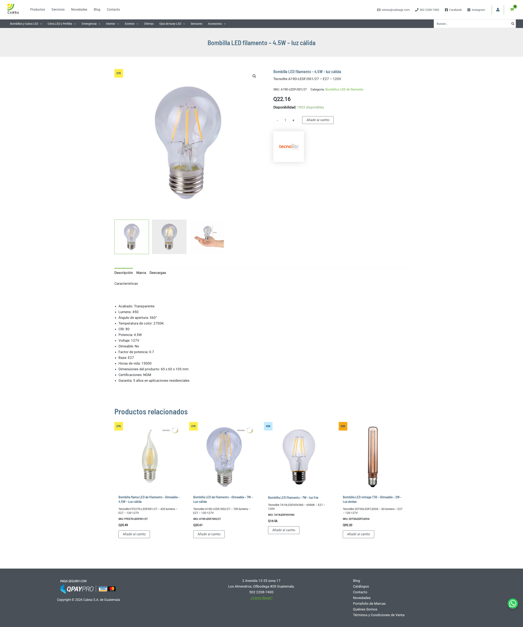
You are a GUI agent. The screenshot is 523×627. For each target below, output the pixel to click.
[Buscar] (513, 24)
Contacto (360, 592)
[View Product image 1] (131, 237)
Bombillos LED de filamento (344, 89)
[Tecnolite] (288, 146)
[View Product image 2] (169, 237)
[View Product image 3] (207, 237)
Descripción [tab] (123, 273)
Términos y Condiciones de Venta (379, 615)
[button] (40, 24)
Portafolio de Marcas (369, 603)
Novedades (362, 598)
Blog (356, 581)
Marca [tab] (141, 273)
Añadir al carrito (317, 120)
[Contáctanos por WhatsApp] (513, 603)
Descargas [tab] (158, 273)
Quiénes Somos (365, 609)
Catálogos (361, 586)
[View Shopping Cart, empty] (512, 9)
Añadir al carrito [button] (134, 534)
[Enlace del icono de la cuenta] (498, 9)
